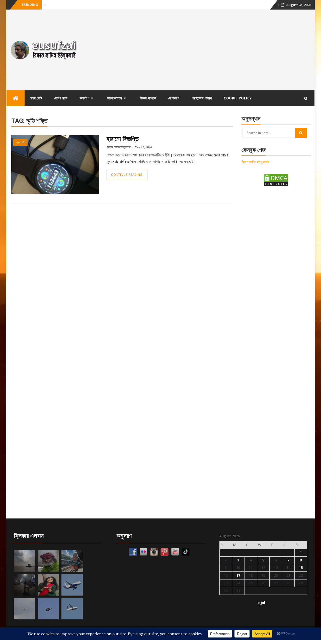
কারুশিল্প (85, 98)
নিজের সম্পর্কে (148, 98)
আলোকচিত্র (114, 98)
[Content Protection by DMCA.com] (276, 179)
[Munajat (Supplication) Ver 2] (72, 561)
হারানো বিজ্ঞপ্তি (123, 139)
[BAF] (24, 608)
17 (238, 575)
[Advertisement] (199, 50)
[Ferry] (24, 561)
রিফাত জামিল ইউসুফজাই (118, 147)
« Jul (261, 602)
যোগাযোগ (174, 98)
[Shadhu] (48, 561)
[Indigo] (72, 585)
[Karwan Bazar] (24, 585)
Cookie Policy (238, 98)
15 (301, 567)
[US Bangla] (72, 608)
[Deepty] (48, 585)
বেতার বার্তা (61, 98)
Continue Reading (126, 174)
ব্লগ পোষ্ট (36, 98)
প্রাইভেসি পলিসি (202, 98)
